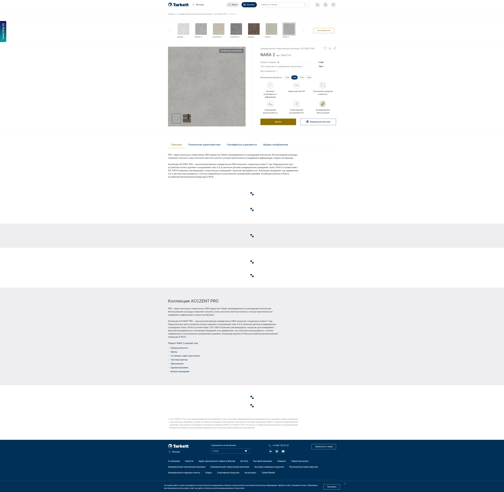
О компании (174, 461)
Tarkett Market (268, 472)
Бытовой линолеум (262, 461)
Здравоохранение (179, 367)
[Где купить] (325, 4)
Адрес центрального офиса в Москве (217, 461)
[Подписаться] (245, 451)
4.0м (309, 77)
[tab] (176, 144)
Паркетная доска (299, 461)
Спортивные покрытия (228, 472)
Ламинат (281, 461)
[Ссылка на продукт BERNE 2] (201, 29)
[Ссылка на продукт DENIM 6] (254, 29)
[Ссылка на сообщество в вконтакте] (270, 451)
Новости (189, 461)
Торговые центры (179, 359)
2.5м (287, 77)
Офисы (173, 352)
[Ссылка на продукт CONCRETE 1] (218, 29)
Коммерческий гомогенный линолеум (186, 467)
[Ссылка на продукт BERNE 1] (183, 29)
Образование (176, 363)
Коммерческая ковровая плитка (184, 472)
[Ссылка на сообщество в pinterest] (277, 451)
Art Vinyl (244, 461)
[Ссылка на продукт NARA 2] (289, 29)
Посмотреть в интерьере (231, 51)
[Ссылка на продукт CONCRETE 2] (236, 29)
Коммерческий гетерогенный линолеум (230, 467)
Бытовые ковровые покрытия (269, 467)
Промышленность (179, 348)
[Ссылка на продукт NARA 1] (271, 29)
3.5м (302, 77)
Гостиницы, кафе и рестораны (185, 356)
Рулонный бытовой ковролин (303, 467)
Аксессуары (250, 472)
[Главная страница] (178, 5)
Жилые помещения (179, 371)
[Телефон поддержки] (317, 4)
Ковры (208, 472)
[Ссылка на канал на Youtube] (283, 451)
